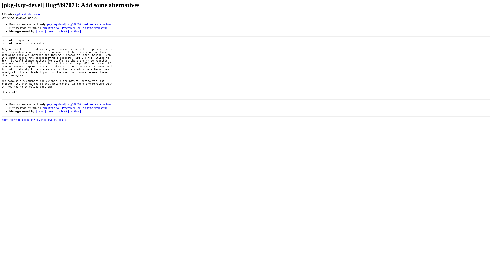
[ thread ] (50, 31)
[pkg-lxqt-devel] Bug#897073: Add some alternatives (78, 24)
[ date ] (40, 31)
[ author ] (75, 31)
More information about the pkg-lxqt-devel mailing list (34, 119)
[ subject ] (63, 31)
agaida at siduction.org (28, 14)
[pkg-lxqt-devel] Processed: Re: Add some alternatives (74, 27)
